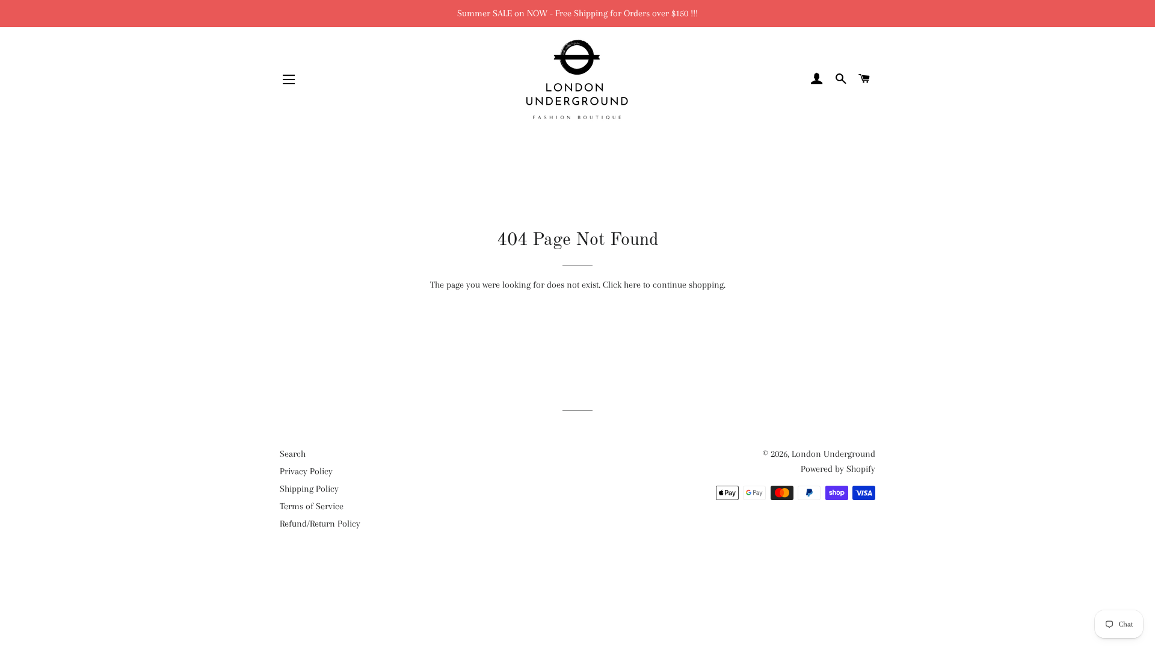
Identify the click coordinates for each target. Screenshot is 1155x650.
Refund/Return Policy (320, 523)
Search (293, 453)
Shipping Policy (309, 488)
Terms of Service (311, 506)
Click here (622, 284)
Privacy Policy (306, 471)
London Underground (833, 453)
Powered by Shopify (838, 468)
